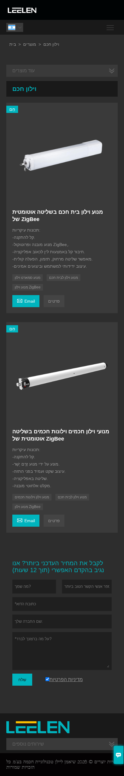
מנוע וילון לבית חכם (63, 278)
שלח (22, 679)
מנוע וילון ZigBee (28, 287)
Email (26, 300)
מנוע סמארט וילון (27, 278)
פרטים (54, 301)
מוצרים (29, 44)
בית (12, 44)
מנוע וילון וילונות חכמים (32, 497)
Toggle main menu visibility (110, 27)
